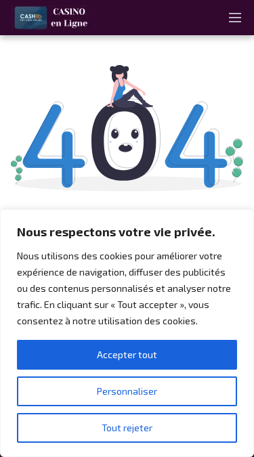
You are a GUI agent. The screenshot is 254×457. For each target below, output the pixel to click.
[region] (127, 333)
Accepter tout (127, 354)
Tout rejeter (127, 427)
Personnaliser (127, 391)
